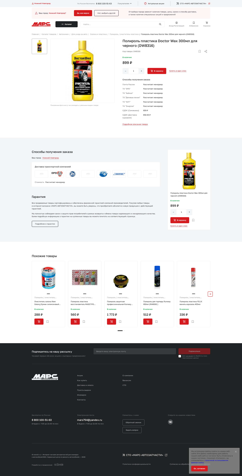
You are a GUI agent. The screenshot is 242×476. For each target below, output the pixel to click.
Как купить (82, 380)
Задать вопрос (132, 430)
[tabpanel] (48, 294)
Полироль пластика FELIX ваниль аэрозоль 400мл (191, 302)
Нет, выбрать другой (106, 13)
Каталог (68, 24)
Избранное (193, 26)
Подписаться (194, 351)
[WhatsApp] (204, 54)
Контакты (81, 400)
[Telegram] (192, 54)
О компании (128, 375)
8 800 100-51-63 (104, 3)
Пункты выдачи (84, 390)
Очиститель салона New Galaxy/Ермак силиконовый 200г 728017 (46, 303)
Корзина (206, 26)
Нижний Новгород (50, 158)
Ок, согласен (199, 468)
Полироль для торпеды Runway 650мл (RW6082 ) (157, 302)
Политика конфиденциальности (137, 464)
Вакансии (127, 380)
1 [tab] (120, 330)
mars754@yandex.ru (89, 419)
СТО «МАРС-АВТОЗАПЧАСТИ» (193, 3)
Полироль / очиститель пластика (44, 297)
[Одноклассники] (200, 54)
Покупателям (123, 3)
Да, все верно (83, 13)
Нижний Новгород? (57, 13)
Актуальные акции (156, 3)
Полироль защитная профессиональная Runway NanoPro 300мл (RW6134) (119, 303)
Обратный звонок (133, 422)
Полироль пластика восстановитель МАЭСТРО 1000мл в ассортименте (82, 303)
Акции (80, 375)
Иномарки (81, 395)
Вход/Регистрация (176, 26)
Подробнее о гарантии (45, 224)
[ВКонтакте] (196, 54)
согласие (189, 356)
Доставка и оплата (85, 385)
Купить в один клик (177, 71)
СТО (124, 385)
